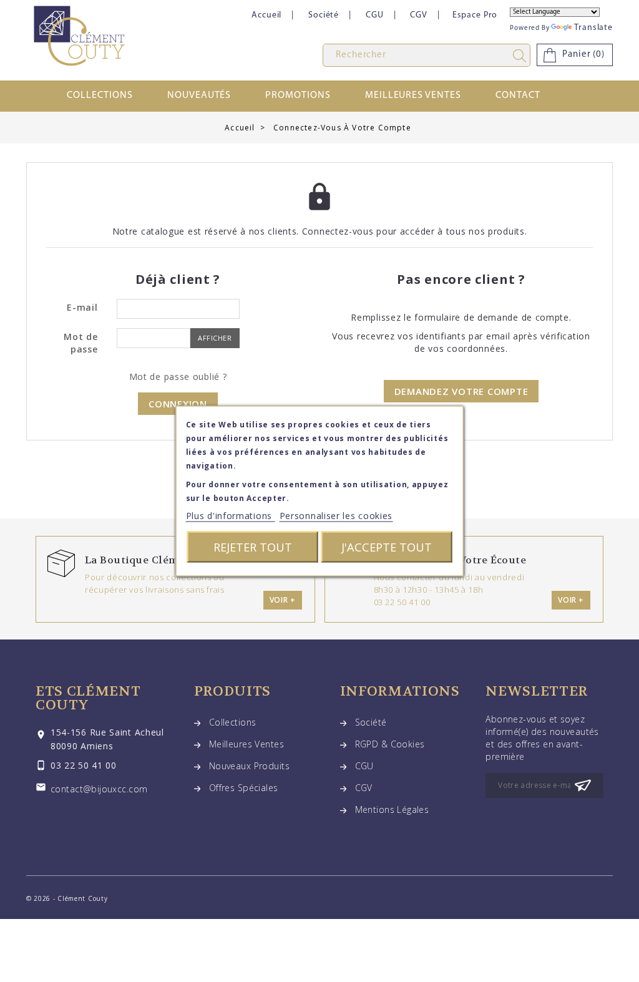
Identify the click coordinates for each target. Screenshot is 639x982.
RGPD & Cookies (390, 744)
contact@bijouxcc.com (99, 789)
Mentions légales (392, 809)
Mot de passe (80, 343)
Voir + (283, 600)
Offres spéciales (243, 788)
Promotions (298, 95)
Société (323, 15)
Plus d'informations (230, 516)
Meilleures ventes (413, 95)
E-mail (82, 307)
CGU (375, 15)
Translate (593, 27)
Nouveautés (199, 95)
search (521, 56)
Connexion (178, 403)
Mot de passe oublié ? (178, 376)
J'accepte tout (386, 547)
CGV (418, 15)
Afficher (215, 338)
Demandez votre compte (461, 391)
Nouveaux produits (249, 766)
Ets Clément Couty (88, 698)
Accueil (266, 15)
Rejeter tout (252, 547)
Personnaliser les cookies (336, 516)
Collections (100, 95)
